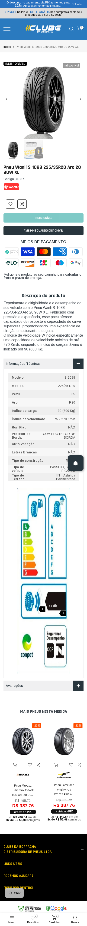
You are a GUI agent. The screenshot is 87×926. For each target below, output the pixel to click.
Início (7, 46)
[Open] (76, 463)
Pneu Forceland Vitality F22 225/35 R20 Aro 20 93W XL (64, 790)
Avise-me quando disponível (43, 231)
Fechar (79, 4)
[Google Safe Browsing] (42, 908)
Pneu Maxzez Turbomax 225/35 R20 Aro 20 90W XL (23, 790)
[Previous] (6, 99)
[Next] (80, 99)
